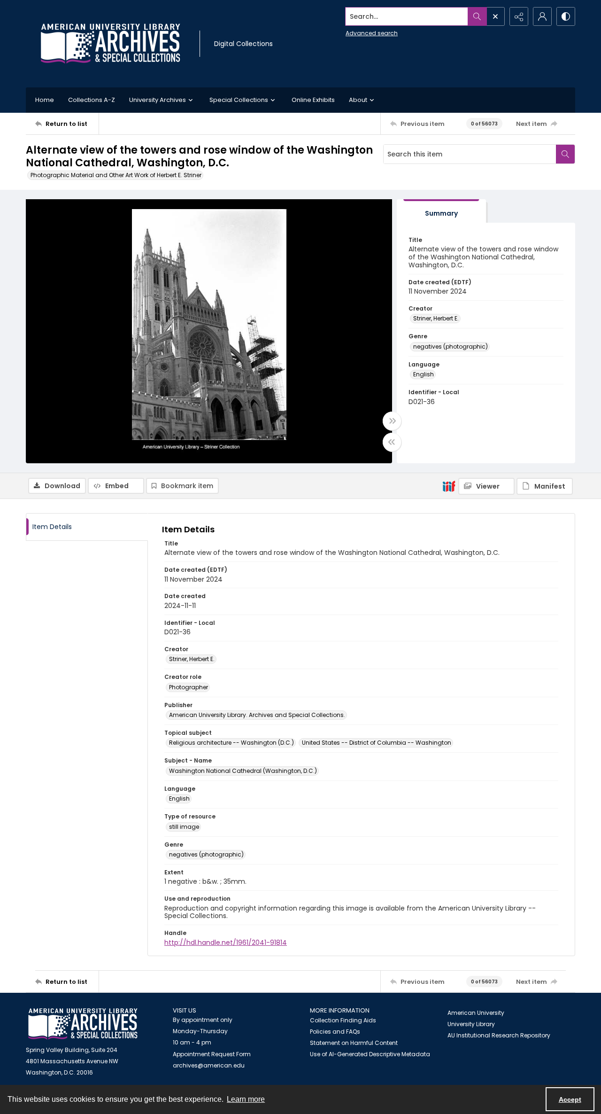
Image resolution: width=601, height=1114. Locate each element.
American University (475, 1013)
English (423, 374)
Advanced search (372, 33)
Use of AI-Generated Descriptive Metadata (370, 1054)
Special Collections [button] (238, 99)
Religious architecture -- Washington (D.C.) (231, 743)
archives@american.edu (209, 1065)
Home (44, 99)
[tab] (441, 211)
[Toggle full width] (392, 421)
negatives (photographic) (450, 347)
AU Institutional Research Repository (498, 1035)
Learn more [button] (246, 1099)
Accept (570, 1099)
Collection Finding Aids (343, 1020)
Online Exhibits (313, 99)
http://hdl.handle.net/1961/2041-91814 (225, 942)
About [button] (358, 99)
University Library (471, 1024)
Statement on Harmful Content (354, 1043)
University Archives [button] (157, 99)
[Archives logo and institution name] (110, 43)
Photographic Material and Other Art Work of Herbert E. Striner (116, 175)
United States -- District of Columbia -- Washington (376, 743)
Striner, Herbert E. (436, 318)
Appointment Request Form (212, 1054)
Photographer (188, 687)
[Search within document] (565, 154)
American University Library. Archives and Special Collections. (257, 715)
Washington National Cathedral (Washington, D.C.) (243, 771)
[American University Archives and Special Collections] (83, 1024)
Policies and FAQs (335, 1032)
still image (184, 827)
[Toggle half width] (392, 442)
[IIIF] (448, 486)
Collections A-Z (91, 99)
